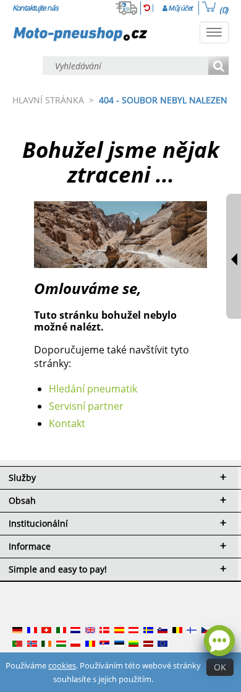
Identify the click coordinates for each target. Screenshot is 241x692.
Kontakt (67, 423)
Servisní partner (86, 406)
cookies (62, 665)
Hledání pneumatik (93, 389)
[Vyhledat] (218, 66)
